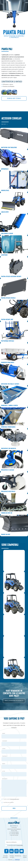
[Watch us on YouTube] (21, 851)
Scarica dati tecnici (14, 98)
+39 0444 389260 (15, 833)
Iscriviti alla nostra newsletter (9, 802)
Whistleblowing (18, 855)
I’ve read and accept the (15, 845)
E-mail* (4, 748)
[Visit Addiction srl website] (16, 860)
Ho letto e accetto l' (11, 799)
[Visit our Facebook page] (6, 851)
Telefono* (4, 756)
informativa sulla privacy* (14, 799)
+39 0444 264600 (15, 832)
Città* (3, 771)
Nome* (3, 733)
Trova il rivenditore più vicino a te (14, 700)
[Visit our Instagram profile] (16, 851)
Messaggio (4, 778)
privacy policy (20, 845)
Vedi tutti (3, 124)
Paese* (3, 763)
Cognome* (4, 740)
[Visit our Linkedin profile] (11, 851)
